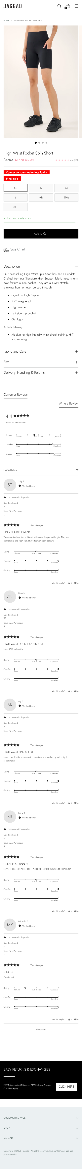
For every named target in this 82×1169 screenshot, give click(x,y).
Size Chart (17, 249)
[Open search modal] (59, 6)
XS (15, 188)
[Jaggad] (12, 6)
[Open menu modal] (76, 6)
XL (41, 197)
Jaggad (26, 1150)
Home (6, 20)
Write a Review (68, 403)
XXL (66, 197)
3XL (15, 207)
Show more (41, 1029)
